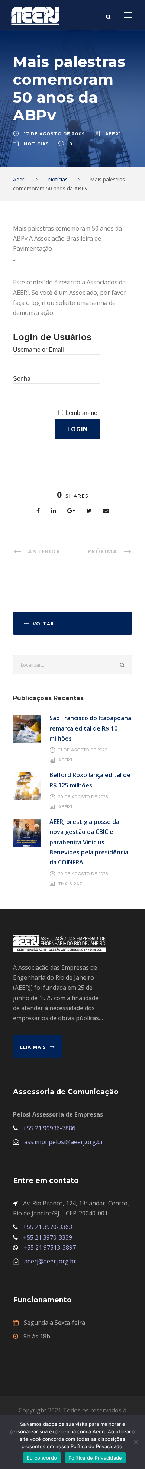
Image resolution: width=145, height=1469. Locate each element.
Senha (21, 379)
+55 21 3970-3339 (47, 1237)
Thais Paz (70, 883)
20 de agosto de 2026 (83, 796)
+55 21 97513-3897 (49, 1247)
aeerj (113, 133)
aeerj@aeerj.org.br (50, 1261)
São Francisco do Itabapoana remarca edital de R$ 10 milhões (90, 728)
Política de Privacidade (95, 1458)
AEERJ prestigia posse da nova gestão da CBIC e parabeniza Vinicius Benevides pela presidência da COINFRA (88, 842)
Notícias (36, 143)
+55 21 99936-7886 (49, 1128)
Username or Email (38, 350)
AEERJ (65, 760)
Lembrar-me (81, 413)
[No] (135, 1442)
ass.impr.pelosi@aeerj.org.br (63, 1142)
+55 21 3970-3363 (47, 1227)
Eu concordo (42, 1458)
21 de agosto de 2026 (82, 750)
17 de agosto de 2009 (54, 133)
